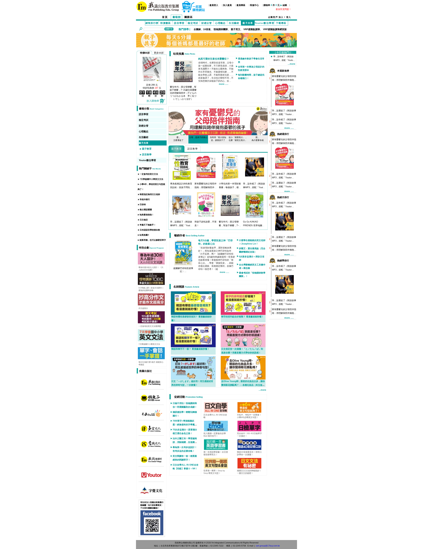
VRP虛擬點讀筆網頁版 (275, 29)
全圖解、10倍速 (202, 29)
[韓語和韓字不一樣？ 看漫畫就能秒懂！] (193, 335)
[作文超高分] (151, 299)
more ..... (223, 84)
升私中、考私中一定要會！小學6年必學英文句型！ (249, 416)
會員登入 (213, 5)
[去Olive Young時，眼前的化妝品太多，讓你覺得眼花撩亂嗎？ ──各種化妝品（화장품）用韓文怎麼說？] (243, 367)
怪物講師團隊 (221, 29)
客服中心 (254, 5)
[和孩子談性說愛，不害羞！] (206, 205)
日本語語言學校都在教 (150, 230)
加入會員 (227, 5)
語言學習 (179, 23)
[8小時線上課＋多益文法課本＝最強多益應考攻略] (151, 278)
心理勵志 (220, 23)
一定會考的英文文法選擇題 (150, 326)
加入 (281, 17)
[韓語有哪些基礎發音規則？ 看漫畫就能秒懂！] (193, 303)
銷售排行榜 (151, 23)
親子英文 (235, 29)
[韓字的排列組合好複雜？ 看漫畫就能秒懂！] (243, 303)
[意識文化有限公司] (151, 444)
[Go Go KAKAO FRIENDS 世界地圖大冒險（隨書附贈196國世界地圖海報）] (254, 205)
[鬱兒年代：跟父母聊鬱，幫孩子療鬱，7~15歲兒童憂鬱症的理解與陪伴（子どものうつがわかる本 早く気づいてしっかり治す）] (230, 205)
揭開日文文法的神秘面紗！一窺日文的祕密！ (249, 471)
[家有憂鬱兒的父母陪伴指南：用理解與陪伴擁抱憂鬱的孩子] (206, 167)
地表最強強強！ (147, 215)
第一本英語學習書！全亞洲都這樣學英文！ (215, 453)
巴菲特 (143, 204)
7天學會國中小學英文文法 (151, 179)
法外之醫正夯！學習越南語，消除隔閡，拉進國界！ (185, 442)
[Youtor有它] (151, 475)
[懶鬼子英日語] (151, 398)
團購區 (188, 17)
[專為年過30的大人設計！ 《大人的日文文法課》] (151, 258)
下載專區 (281, 23)
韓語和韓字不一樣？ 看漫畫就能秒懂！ (190, 349)
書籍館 (177, 17)
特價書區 (165, 23)
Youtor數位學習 (264, 23)
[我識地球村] (151, 459)
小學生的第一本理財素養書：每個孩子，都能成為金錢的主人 (230, 187)
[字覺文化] (151, 490)
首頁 (165, 17)
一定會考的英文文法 (149, 174)
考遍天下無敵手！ (148, 225)
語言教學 (147, 154)
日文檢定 (144, 220)
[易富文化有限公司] (151, 428)
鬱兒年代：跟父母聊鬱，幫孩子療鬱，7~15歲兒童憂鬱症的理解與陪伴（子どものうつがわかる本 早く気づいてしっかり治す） (183, 93)
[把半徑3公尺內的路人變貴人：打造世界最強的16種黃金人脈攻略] (152, 69)
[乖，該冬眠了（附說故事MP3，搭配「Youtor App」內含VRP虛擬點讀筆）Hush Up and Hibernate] (254, 167)
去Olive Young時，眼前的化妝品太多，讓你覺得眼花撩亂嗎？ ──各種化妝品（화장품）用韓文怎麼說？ (243, 385)
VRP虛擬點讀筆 (251, 29)
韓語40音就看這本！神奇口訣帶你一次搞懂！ (249, 453)
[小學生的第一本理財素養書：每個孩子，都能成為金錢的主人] (230, 167)
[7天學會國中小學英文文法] (151, 335)
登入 (288, 17)
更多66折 (159, 52)
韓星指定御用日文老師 (150, 194)
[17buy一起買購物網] (157, 6)
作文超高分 (143, 308)
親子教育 (147, 148)
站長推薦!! (144, 235)
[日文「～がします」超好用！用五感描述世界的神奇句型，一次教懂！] (193, 367)
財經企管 (206, 23)
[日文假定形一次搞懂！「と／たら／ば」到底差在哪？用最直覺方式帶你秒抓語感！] (243, 335)
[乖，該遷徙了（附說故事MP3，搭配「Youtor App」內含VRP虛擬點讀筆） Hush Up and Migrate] (181, 205)
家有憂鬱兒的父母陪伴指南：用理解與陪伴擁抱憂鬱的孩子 (205, 187)
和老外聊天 (145, 199)
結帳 (285, 5)
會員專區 (240, 5)
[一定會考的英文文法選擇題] (151, 317)
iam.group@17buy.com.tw (268, 546)
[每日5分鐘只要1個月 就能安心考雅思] (151, 353)
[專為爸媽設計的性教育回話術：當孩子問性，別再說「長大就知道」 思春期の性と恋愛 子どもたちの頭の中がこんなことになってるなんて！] (181, 167)
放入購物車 (152, 100)
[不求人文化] (151, 413)
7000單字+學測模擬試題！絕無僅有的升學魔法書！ (185, 425)
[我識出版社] (151, 382)
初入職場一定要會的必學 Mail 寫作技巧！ (214, 434)
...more (262, 390)
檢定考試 (193, 23)
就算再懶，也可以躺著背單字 (153, 240)
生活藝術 (234, 23)
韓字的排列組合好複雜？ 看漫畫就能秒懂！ (242, 316)
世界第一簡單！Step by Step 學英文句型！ (214, 471)
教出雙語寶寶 (146, 209)
